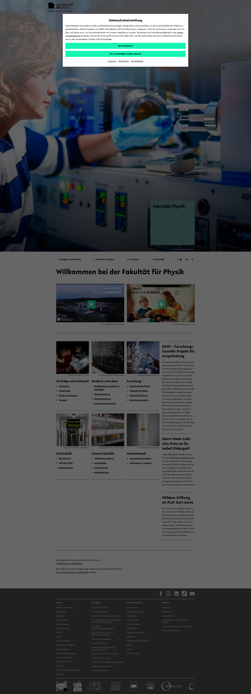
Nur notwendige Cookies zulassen (125, 53)
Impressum (112, 61)
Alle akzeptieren (125, 45)
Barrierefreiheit (137, 61)
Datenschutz (124, 61)
